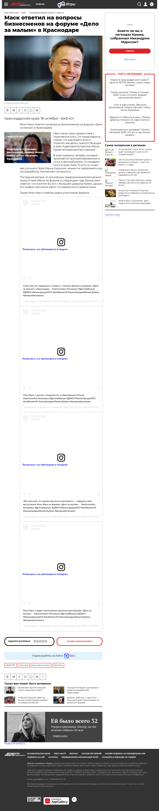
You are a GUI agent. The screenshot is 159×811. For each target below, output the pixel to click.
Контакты (53, 757)
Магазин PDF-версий (91, 754)
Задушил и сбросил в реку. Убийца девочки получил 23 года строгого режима (129, 120)
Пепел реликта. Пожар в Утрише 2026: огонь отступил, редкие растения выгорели (130, 95)
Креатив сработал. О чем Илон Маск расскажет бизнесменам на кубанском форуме (83, 700)
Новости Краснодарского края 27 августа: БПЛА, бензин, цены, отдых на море (130, 83)
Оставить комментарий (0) (79, 641)
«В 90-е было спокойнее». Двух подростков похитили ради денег (134, 202)
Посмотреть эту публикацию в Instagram (45, 249)
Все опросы (130, 59)
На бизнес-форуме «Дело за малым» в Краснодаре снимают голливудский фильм (33, 700)
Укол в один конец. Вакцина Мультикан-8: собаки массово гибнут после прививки (130, 107)
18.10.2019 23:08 (11, 13)
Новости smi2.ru (14, 743)
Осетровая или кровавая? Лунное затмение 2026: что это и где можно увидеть (129, 132)
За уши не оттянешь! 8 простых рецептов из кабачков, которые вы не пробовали (136, 193)
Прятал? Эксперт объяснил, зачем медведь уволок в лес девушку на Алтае (134, 182)
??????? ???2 (112, 215)
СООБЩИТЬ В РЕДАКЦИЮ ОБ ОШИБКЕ (119, 757)
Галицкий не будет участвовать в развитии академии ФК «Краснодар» (83, 690)
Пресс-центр (60, 754)
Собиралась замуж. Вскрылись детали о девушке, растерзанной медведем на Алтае (134, 172)
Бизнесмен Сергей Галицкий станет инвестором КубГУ (32, 688)
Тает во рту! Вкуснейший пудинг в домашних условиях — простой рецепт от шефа (134, 162)
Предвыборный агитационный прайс (79, 757)
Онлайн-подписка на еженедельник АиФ (125, 754)
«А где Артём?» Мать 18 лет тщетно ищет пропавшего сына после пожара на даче (135, 152)
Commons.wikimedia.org (16, 103)
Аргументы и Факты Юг (51, 301)
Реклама (73, 754)
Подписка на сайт (36, 757)
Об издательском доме (38, 754)
